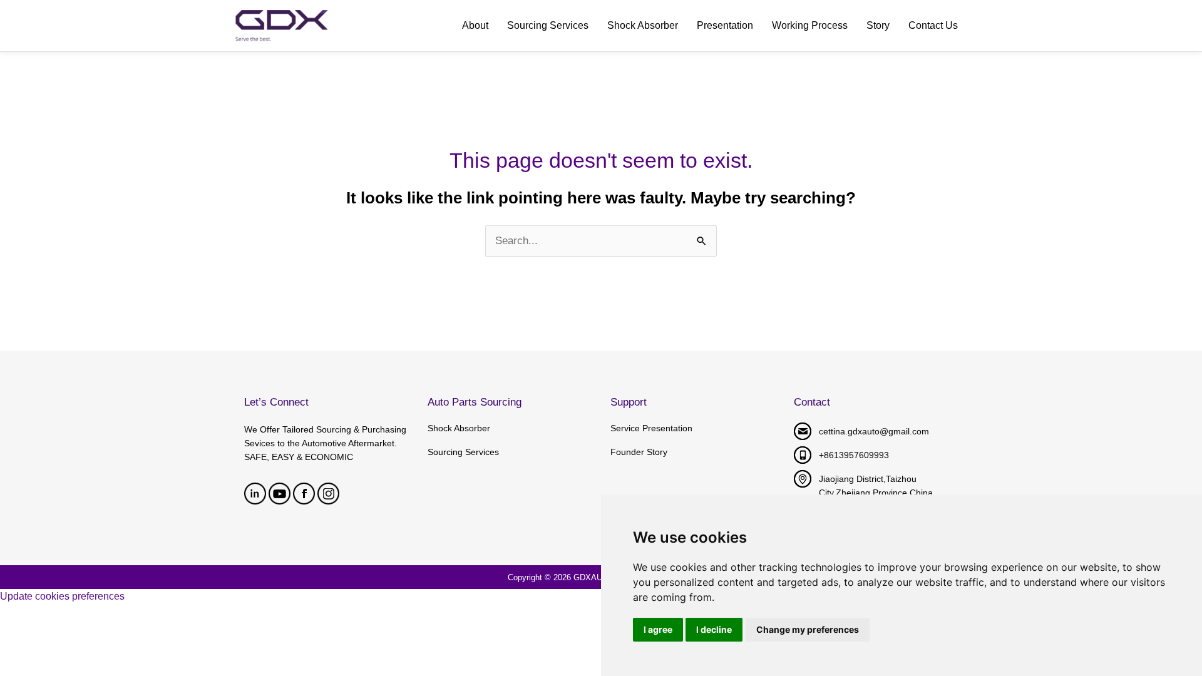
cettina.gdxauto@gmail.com (874, 431)
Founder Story (638, 452)
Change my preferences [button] (807, 629)
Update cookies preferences (62, 596)
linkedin (255, 493)
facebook (304, 493)
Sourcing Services (463, 452)
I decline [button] (714, 629)
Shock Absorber (459, 428)
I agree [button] (658, 629)
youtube (279, 493)
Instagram (328, 493)
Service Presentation (651, 428)
